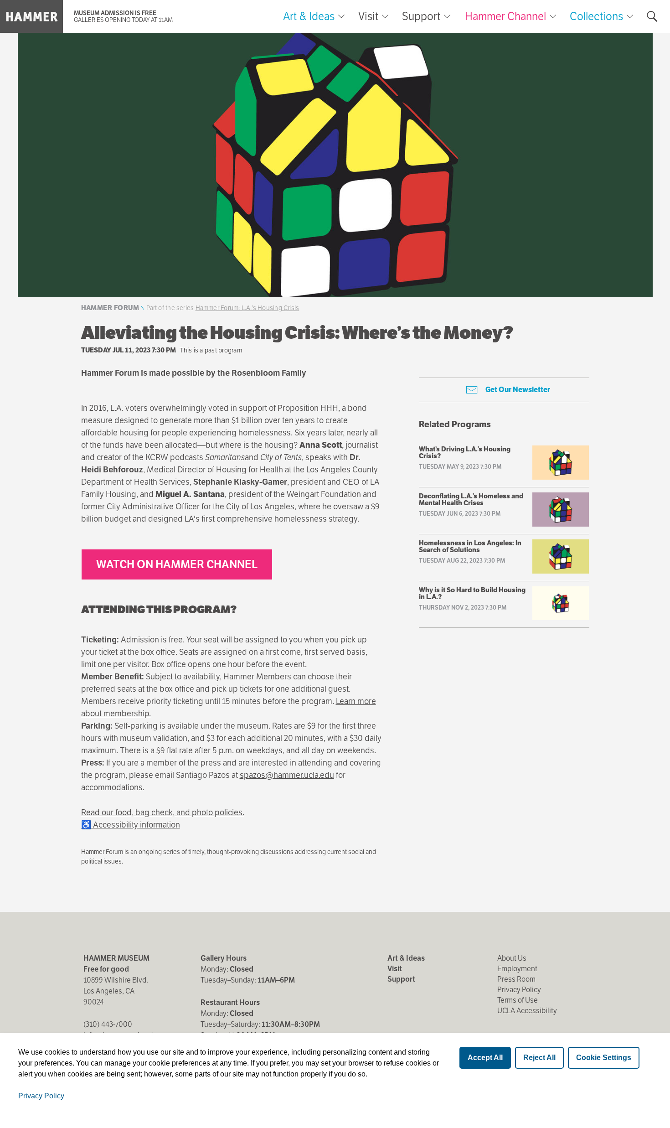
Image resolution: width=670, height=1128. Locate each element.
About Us (511, 958)
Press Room (516, 979)
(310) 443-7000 (107, 1024)
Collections (596, 16)
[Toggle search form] (652, 16)
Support (421, 16)
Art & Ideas (309, 16)
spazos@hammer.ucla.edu (287, 775)
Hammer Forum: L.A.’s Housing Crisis (247, 308)
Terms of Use (517, 1000)
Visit (368, 16)
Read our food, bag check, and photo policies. (162, 812)
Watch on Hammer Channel (177, 564)
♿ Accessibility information (130, 824)
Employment (517, 968)
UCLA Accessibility (527, 1010)
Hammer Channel (505, 16)
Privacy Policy (519, 989)
